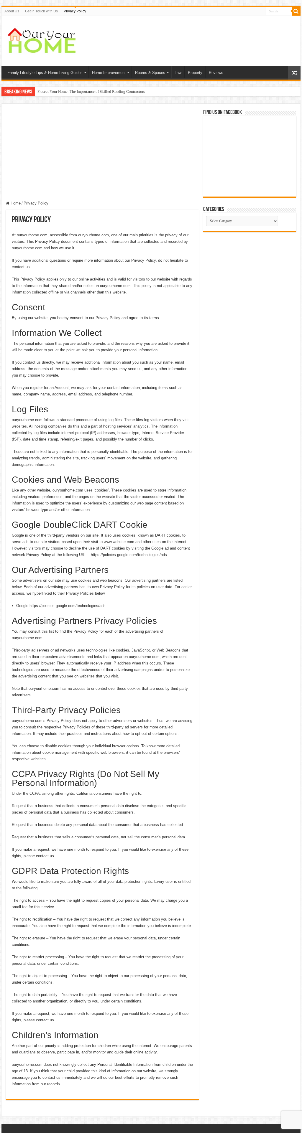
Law (178, 72)
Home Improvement (109, 72)
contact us (21, 267)
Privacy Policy (75, 11)
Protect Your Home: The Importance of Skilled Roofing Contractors (91, 91)
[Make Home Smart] (42, 40)
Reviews (216, 72)
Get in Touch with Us (41, 11)
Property (195, 72)
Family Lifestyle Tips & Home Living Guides (45, 72)
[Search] (296, 11)
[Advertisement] (102, 152)
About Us (11, 11)
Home (15, 203)
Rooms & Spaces (150, 72)
